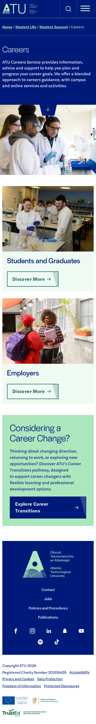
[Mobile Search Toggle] (68, 8)
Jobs (48, 598)
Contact (48, 589)
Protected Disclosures (61, 685)
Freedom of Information (21, 685)
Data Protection (50, 678)
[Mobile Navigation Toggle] (85, 8)
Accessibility (79, 672)
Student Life (25, 26)
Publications (48, 617)
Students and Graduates (43, 260)
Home (7, 26)
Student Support (53, 26)
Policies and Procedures (48, 608)
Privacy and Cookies (18, 678)
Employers (23, 372)
